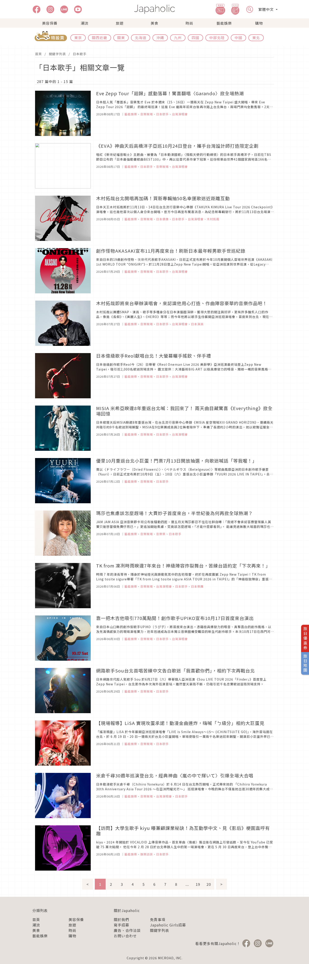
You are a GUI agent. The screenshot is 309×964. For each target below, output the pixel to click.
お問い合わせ (125, 935)
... (187, 884)
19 (198, 884)
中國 (238, 37)
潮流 (84, 23)
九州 (178, 37)
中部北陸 (217, 37)
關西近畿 (99, 37)
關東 (121, 37)
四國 (195, 37)
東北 (256, 37)
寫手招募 (121, 925)
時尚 (189, 23)
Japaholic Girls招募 (168, 925)
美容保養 (49, 23)
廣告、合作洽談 (127, 930)
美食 (154, 23)
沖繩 (160, 37)
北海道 (140, 37)
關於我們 (121, 919)
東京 (78, 37)
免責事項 (157, 919)
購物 (259, 23)
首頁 (38, 54)
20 (209, 884)
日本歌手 (79, 54)
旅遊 (120, 23)
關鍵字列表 (57, 54)
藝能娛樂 (224, 23)
